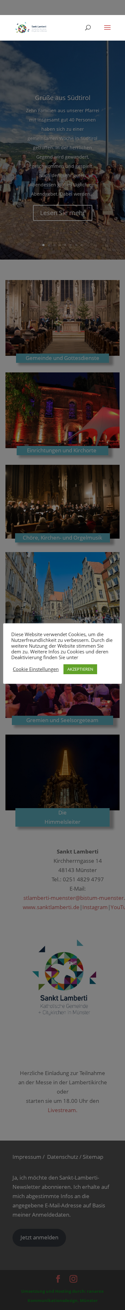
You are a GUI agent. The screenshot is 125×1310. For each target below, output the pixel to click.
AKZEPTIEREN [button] (80, 669)
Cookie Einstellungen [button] (36, 669)
